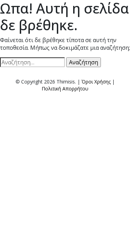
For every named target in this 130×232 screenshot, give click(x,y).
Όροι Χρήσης (96, 81)
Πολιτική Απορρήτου (65, 88)
